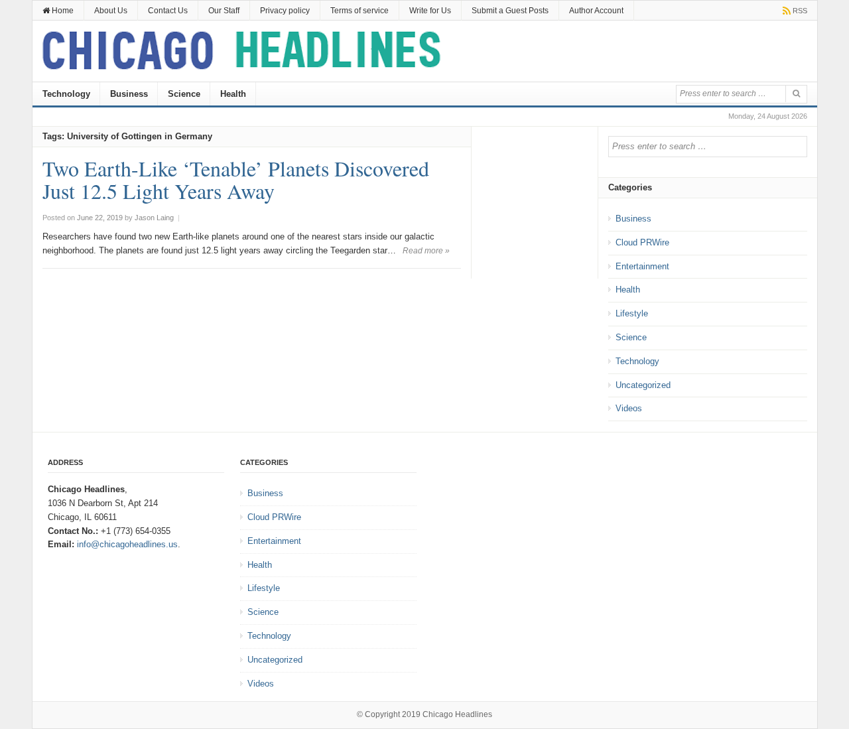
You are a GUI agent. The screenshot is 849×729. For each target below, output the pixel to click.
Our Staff (223, 10)
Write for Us (430, 10)
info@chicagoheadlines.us (127, 544)
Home (62, 10)
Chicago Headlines (457, 714)
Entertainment (642, 266)
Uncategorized (643, 385)
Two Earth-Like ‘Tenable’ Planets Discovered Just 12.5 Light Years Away (235, 179)
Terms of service (359, 10)
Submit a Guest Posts (510, 10)
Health (233, 94)
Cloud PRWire (642, 242)
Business (129, 94)
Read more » (426, 250)
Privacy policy (285, 10)
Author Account (596, 10)
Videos (629, 408)
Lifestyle (632, 313)
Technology (66, 94)
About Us (110, 10)
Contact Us (168, 10)
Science (184, 94)
